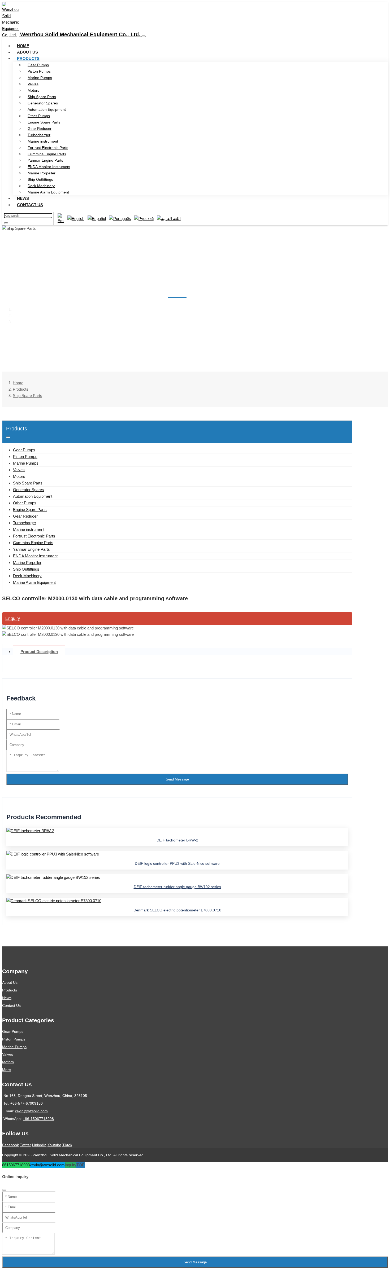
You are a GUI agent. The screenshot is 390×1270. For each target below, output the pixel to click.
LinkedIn (39, 1145)
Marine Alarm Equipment (48, 192)
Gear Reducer (39, 128)
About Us (27, 52)
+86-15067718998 (38, 1119)
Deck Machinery (41, 186)
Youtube (54, 1145)
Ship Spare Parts (42, 97)
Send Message (177, 779)
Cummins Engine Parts (47, 154)
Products (28, 58)
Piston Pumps (39, 71)
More (6, 1070)
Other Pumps (39, 116)
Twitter (25, 1145)
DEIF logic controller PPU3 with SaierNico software (177, 863)
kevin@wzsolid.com (31, 1111)
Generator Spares (43, 103)
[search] (6, 223)
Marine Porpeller (41, 173)
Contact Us (30, 204)
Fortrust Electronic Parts (48, 147)
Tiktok (67, 1145)
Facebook (10, 1145)
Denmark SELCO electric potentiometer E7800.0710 (177, 910)
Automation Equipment (47, 109)
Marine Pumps (40, 78)
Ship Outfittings (40, 179)
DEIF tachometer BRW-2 (177, 840)
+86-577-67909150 (26, 1103)
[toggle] (143, 36)
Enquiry (12, 618)
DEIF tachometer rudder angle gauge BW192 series (177, 887)
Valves (33, 84)
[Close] (4, 1189)
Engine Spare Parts (44, 122)
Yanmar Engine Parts (45, 160)
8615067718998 (16, 1165)
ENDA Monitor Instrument (49, 167)
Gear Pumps (38, 65)
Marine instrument (43, 141)
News (23, 198)
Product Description (39, 651)
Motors (33, 90)
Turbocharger (39, 135)
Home (23, 45)
